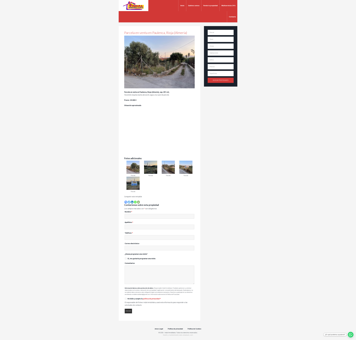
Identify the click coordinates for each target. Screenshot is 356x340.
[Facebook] (125, 202)
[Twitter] (129, 202)
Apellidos (129, 222)
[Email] (138, 202)
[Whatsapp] (135, 202)
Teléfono (129, 233)
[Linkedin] (132, 202)
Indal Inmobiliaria (133, 5)
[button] (350, 334)
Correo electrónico (132, 243)
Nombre (128, 212)
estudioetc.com (188, 335)
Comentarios (130, 263)
